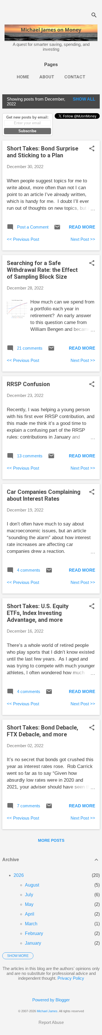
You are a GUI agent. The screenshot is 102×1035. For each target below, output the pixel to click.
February (34, 933)
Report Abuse (51, 1022)
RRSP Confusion (28, 384)
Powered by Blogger (51, 999)
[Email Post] (57, 229)
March (31, 923)
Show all (84, 99)
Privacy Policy (71, 978)
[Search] (94, 15)
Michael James (47, 1011)
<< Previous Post (23, 239)
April (29, 914)
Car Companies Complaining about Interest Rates (43, 495)
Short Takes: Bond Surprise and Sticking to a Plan (42, 152)
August (32, 885)
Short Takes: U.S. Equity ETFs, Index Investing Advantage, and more (38, 613)
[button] (91, 149)
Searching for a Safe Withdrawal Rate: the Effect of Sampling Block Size (42, 270)
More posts (51, 840)
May (29, 904)
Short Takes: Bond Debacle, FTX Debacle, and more (42, 731)
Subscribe (27, 131)
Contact (74, 77)
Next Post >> (83, 239)
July (29, 894)
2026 (19, 875)
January (33, 943)
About (46, 77)
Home (23, 77)
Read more (82, 227)
